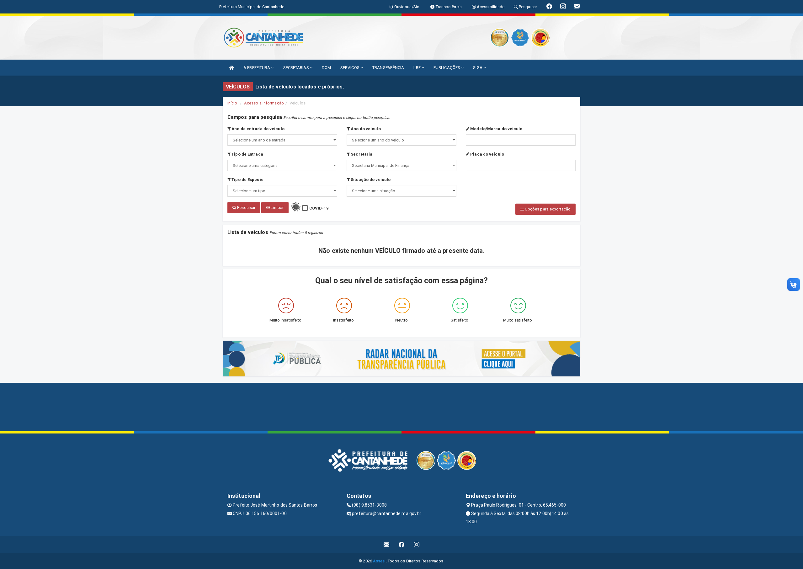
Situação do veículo (370, 179)
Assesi (379, 561)
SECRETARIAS (296, 67)
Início (232, 103)
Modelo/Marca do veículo (495, 128)
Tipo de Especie (247, 179)
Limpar (277, 207)
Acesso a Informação (264, 103)
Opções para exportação (547, 209)
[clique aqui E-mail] (386, 544)
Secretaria (361, 154)
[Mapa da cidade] (401, 406)
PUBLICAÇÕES (447, 67)
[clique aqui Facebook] (401, 544)
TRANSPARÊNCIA (388, 67)
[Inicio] (231, 68)
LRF (417, 67)
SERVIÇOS (350, 67)
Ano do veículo (365, 128)
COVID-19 (318, 208)
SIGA (478, 67)
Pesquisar (245, 207)
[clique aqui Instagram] (416, 544)
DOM (326, 67)
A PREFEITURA (257, 67)
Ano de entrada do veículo (258, 128)
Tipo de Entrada (247, 154)
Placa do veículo (486, 154)
